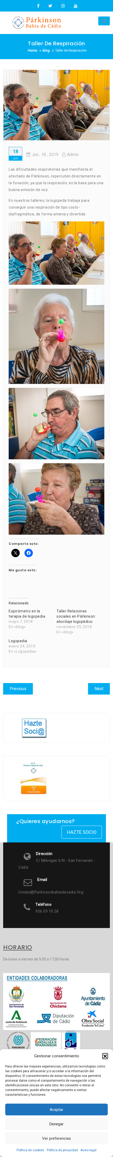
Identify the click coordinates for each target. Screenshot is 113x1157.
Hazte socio (81, 832)
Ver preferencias (56, 1138)
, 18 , (45, 154)
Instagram (63, 6)
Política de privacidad (62, 1150)
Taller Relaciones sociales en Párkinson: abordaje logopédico (76, 616)
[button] (105, 1056)
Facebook (38, 6)
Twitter (50, 6)
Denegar (56, 1124)
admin (73, 154)
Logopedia (18, 641)
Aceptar (56, 1109)
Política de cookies (30, 1150)
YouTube (75, 6)
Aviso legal (88, 1150)
